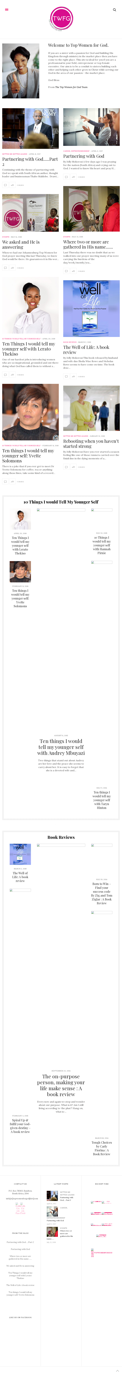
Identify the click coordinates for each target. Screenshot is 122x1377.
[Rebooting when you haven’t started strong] (91, 408)
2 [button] (61, 822)
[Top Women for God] (61, 19)
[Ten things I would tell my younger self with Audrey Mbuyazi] (61, 620)
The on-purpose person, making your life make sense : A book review (61, 1085)
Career (66, 151)
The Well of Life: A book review (86, 349)
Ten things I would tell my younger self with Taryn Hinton (102, 800)
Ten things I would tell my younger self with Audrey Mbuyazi (61, 746)
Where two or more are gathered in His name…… (88, 244)
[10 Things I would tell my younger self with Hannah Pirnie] (101, 518)
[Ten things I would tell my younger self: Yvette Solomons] (30, 412)
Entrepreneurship (80, 151)
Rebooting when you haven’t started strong (91, 443)
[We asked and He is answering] (30, 213)
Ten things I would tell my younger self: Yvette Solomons (28, 456)
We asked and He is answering (21, 244)
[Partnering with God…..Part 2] (30, 128)
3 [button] (63, 822)
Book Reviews (69, 342)
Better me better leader (14, 154)
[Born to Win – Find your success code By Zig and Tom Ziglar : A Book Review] (101, 860)
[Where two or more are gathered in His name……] (91, 209)
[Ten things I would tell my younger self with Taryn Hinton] (101, 672)
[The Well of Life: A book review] (91, 308)
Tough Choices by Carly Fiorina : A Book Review (102, 1148)
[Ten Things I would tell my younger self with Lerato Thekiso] (30, 305)
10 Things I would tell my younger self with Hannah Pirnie (102, 545)
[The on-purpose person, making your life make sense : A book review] (61, 955)
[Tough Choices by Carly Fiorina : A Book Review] (101, 1022)
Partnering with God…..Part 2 (30, 161)
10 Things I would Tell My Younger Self (21, 339)
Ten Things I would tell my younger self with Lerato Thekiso (28, 349)
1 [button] (59, 822)
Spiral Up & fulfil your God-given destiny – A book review (20, 1126)
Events (66, 237)
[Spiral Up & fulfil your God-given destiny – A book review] (20, 1000)
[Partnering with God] (91, 127)
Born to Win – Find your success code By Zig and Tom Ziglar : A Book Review (101, 893)
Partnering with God (83, 156)
